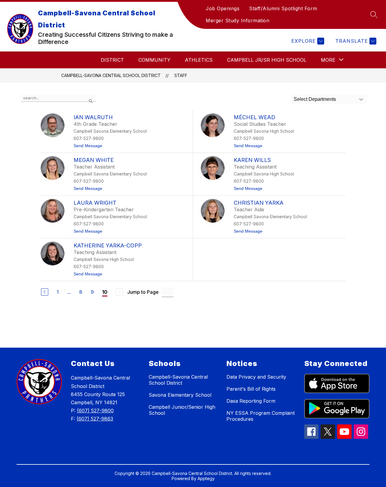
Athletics (199, 60)
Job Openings (222, 8)
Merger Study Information (237, 20)
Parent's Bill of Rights (251, 389)
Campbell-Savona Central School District (111, 75)
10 (104, 292)
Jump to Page (143, 292)
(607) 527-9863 (95, 419)
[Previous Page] (44, 292)
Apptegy (206, 478)
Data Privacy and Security (256, 377)
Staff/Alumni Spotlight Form (283, 8)
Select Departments (315, 99)
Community (154, 60)
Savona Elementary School (180, 395)
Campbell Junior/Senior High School (182, 410)
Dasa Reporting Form (250, 401)
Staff (180, 75)
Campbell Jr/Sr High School (266, 60)
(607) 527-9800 (95, 411)
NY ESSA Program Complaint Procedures (260, 416)
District (112, 60)
